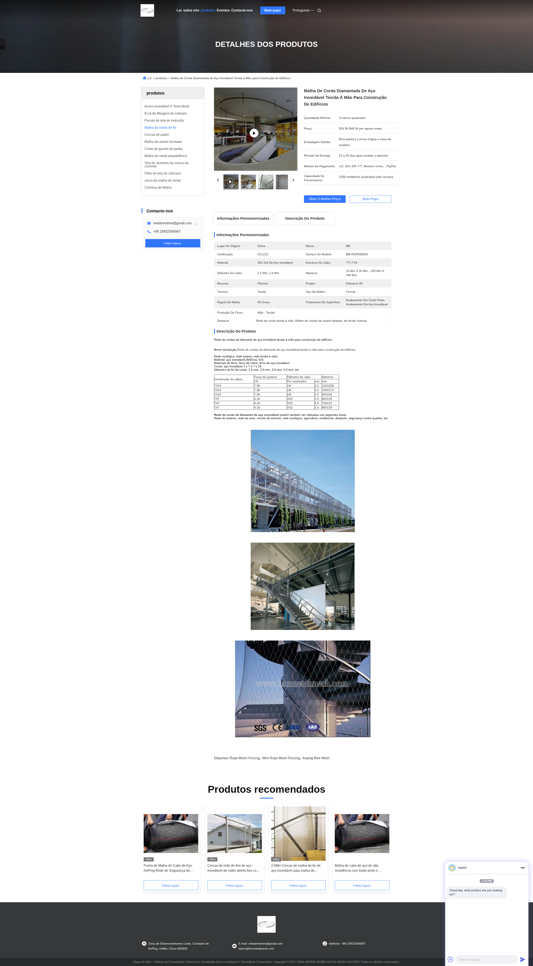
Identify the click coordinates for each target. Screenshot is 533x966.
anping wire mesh (316, 758)
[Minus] (522, 867)
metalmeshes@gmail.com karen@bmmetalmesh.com (193, 223)
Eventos (223, 10)
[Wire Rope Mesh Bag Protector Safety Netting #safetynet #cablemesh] (255, 129)
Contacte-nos (242, 10)
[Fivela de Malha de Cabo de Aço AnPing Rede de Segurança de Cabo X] (171, 833)
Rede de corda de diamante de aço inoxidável (246, 414)
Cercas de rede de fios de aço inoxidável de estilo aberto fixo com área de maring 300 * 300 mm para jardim (233, 868)
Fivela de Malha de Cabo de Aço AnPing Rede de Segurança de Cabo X (168, 868)
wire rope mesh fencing (281, 758)
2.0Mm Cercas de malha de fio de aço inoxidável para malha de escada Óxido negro (296, 868)
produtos (208, 10)
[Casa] (147, 10)
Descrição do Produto (305, 218)
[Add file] (450, 959)
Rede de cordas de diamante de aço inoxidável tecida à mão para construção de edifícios (296, 349)
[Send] (522, 959)
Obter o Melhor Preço (325, 199)
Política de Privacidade (169, 962)
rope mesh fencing (245, 758)
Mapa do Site (142, 962)
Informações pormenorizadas (243, 218)
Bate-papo (272, 10)
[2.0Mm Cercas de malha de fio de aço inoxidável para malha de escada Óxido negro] (298, 833)
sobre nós (191, 10)
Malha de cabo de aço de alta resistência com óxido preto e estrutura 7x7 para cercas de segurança (356, 868)
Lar (179, 10)
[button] (149, 843)
